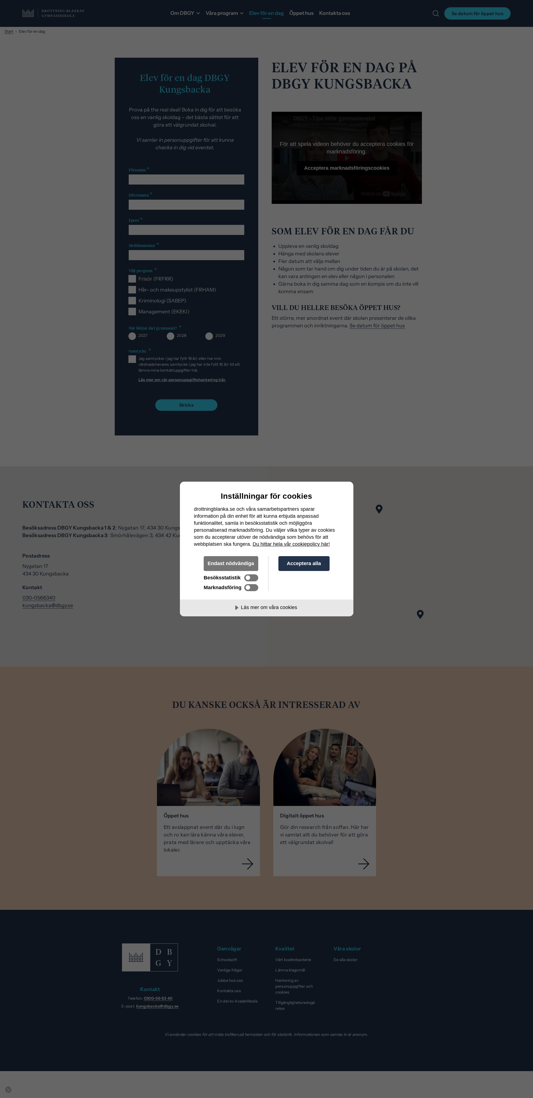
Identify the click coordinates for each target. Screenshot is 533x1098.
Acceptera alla (304, 563)
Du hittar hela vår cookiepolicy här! (291, 544)
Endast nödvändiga (231, 563)
